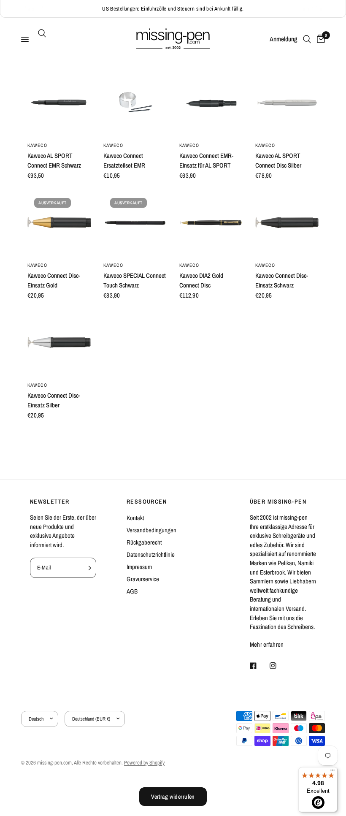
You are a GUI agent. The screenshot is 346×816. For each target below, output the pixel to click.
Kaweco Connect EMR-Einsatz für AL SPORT (206, 160)
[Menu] (332, 772)
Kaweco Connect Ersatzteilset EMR (124, 160)
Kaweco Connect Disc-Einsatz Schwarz (281, 280)
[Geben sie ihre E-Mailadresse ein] (87, 568)
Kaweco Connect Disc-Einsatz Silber (53, 400)
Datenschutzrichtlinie (151, 554)
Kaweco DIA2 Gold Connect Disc (201, 280)
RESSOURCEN (147, 501)
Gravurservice (143, 579)
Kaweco (37, 145)
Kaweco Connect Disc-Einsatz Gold (53, 280)
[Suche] (40, 33)
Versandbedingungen (151, 530)
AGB (132, 591)
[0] (319, 39)
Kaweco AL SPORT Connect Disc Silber (278, 160)
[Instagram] (279, 665)
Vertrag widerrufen (173, 796)
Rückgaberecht (144, 542)
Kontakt (135, 517)
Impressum (139, 566)
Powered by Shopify (144, 762)
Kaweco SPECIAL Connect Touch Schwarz (134, 280)
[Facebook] (259, 665)
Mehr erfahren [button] (267, 644)
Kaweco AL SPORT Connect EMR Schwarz (54, 160)
